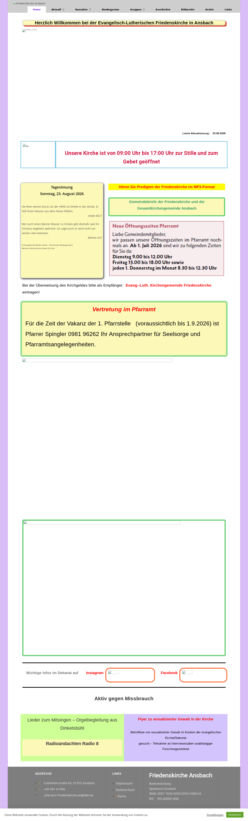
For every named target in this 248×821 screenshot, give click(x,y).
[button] (25, 76)
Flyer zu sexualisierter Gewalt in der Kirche (175, 719)
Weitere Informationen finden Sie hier (38, 248)
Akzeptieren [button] (234, 814)
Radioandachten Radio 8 (72, 743)
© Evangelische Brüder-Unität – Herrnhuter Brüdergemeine (47, 245)
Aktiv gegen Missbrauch (123, 698)
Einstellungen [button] (215, 814)
